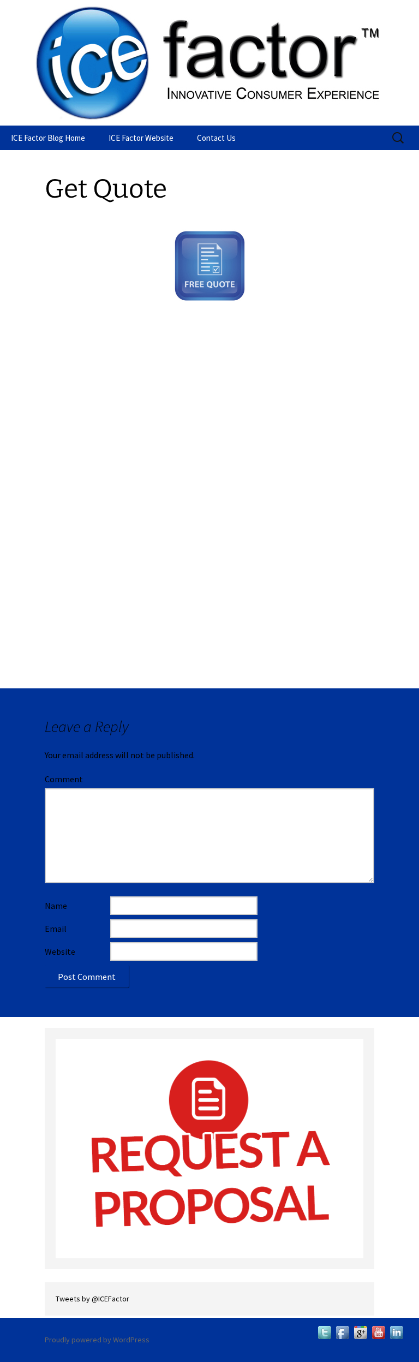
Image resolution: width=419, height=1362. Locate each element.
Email (56, 928)
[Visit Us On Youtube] (378, 1331)
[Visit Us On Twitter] (324, 1331)
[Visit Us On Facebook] (342, 1331)
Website (60, 951)
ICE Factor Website (141, 138)
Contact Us (216, 138)
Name (56, 905)
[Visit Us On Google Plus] (360, 1331)
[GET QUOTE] (209, 1148)
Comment (64, 779)
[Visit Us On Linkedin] (396, 1331)
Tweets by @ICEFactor (92, 1299)
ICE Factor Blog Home (48, 138)
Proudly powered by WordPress (97, 1340)
